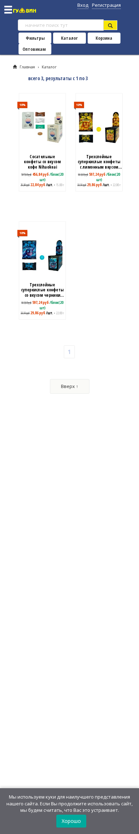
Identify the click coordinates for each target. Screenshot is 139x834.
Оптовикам (34, 49)
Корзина (104, 38)
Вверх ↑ (69, 386)
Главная (27, 66)
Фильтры (35, 38)
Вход (82, 5)
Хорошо (71, 821)
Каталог (69, 38)
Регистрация (106, 5)
